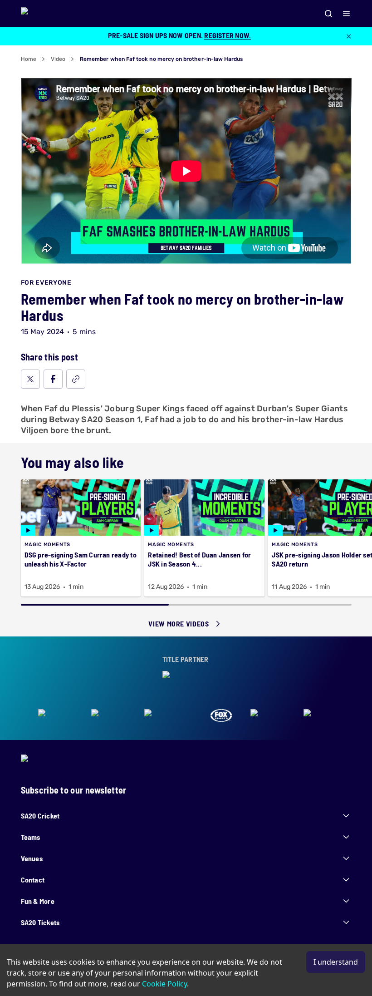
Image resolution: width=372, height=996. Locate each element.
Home (28, 59)
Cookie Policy (164, 984)
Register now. (227, 35)
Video (58, 59)
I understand (335, 962)
